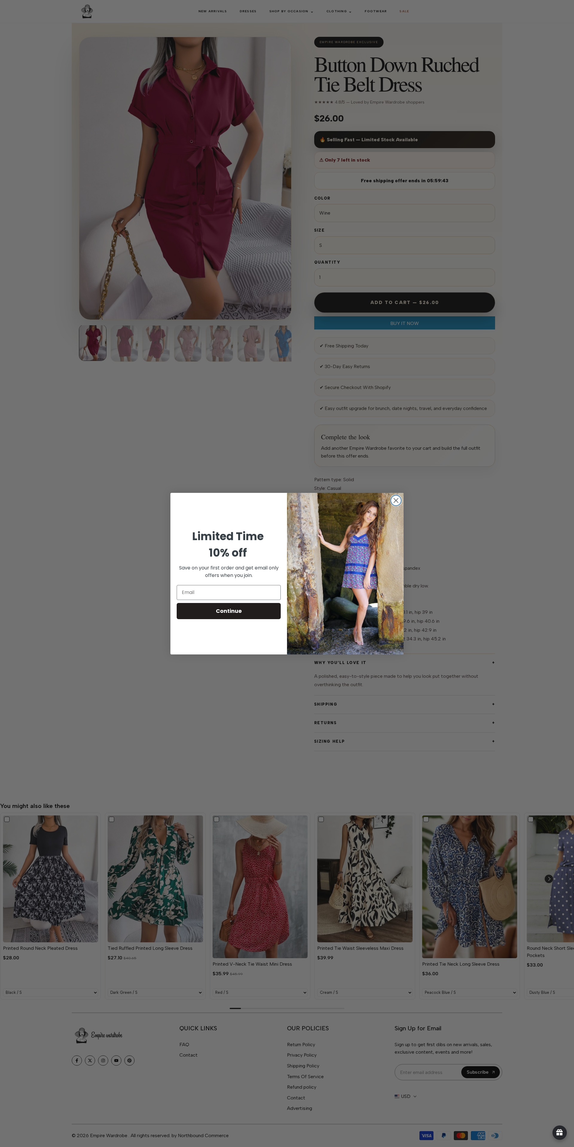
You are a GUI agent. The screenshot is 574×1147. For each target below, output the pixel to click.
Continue (229, 611)
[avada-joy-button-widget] (559, 1132)
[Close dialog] (396, 500)
